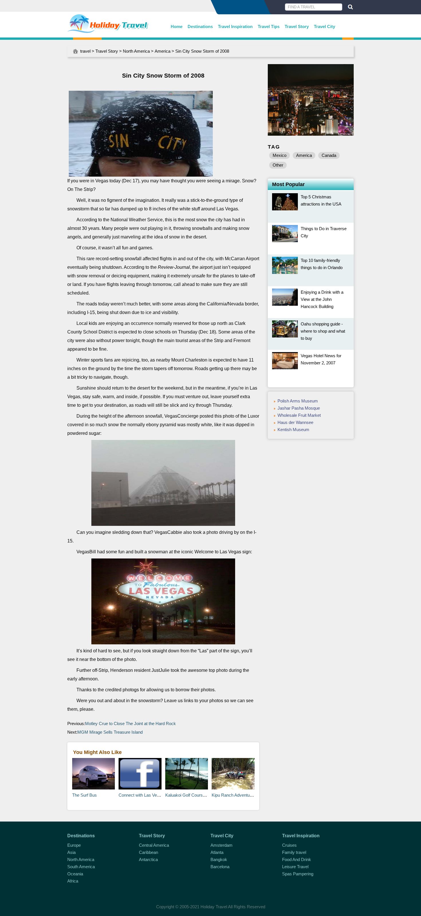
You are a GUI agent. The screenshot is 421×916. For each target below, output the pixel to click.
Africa (72, 881)
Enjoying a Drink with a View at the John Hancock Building (322, 299)
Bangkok (218, 859)
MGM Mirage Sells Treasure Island (110, 732)
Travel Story (297, 26)
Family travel (294, 852)
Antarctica (148, 859)
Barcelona (219, 866)
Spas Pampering (297, 873)
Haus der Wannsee (295, 422)
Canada (329, 155)
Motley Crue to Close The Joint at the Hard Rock (130, 723)
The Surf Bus (84, 795)
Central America (154, 845)
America (162, 51)
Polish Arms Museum (298, 400)
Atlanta (216, 852)
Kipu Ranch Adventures (234, 795)
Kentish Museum (293, 429)
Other (278, 165)
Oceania (75, 873)
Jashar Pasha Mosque (299, 408)
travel (85, 51)
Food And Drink (296, 859)
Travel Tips (269, 26)
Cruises (289, 845)
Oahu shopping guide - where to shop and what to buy (323, 331)
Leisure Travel (295, 866)
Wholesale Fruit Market (299, 415)
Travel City (324, 26)
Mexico (279, 155)
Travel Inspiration (235, 26)
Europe (74, 845)
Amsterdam (221, 845)
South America (81, 866)
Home (176, 26)
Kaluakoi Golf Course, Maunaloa (195, 795)
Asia (71, 852)
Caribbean (148, 852)
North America (136, 51)
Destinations (200, 26)
